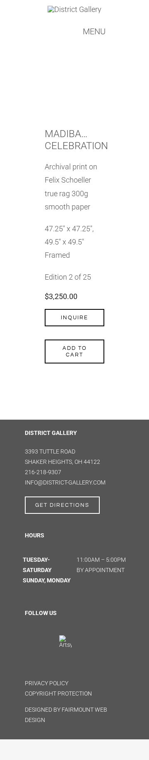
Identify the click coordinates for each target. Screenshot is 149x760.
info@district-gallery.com (65, 482)
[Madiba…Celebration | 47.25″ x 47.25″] (74, 75)
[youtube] (29, 659)
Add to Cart (74, 351)
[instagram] (45, 640)
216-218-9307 (43, 472)
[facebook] (29, 640)
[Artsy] (65, 638)
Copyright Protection (58, 693)
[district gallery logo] (74, 9)
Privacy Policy (46, 683)
